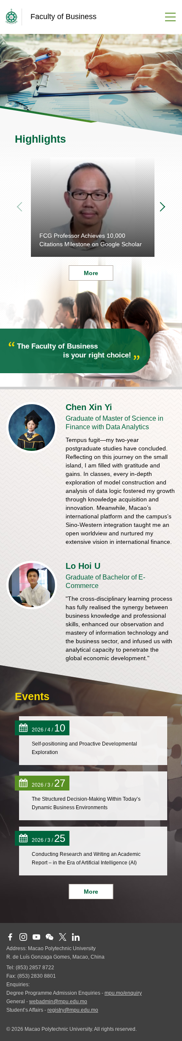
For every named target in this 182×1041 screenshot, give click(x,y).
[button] (163, 207)
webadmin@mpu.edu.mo (58, 1001)
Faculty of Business (63, 16)
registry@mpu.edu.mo (72, 1010)
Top (167, 1026)
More (91, 891)
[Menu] (167, 17)
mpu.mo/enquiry (123, 993)
